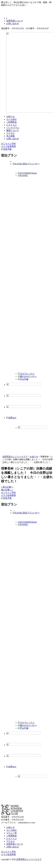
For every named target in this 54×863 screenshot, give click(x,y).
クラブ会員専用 (8, 146)
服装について (12, 130)
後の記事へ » (7, 490)
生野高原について (14, 21)
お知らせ (10, 116)
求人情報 (10, 136)
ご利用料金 (11, 122)
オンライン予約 (8, 143)
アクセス (10, 133)
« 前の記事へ (7, 487)
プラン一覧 (11, 833)
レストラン (11, 125)
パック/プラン (12, 127)
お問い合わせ (12, 23)
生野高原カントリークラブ (28, 859)
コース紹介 (11, 119)
